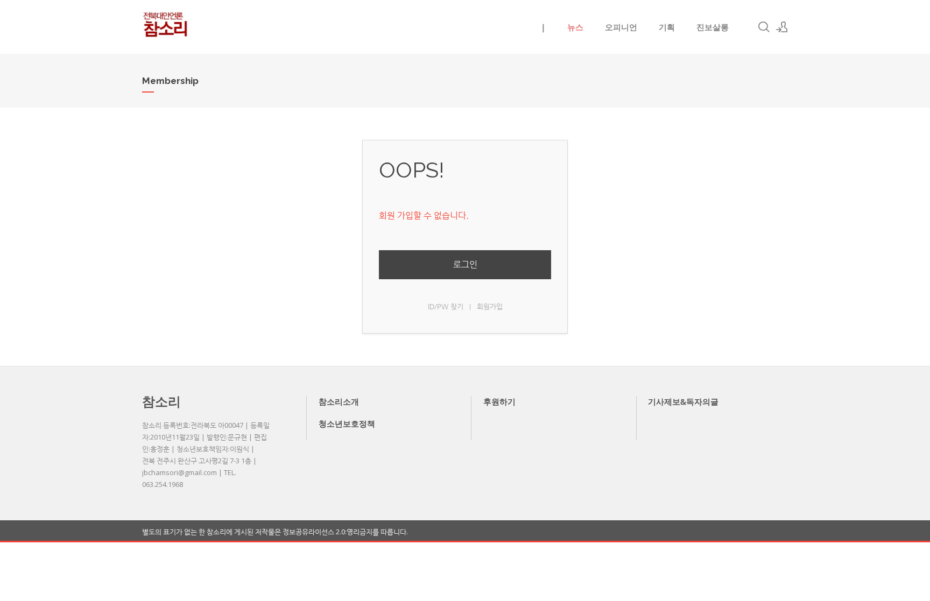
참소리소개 (339, 401)
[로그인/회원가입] (782, 27)
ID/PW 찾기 (445, 306)
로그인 (465, 264)
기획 (667, 27)
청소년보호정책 (347, 423)
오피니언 (621, 27)
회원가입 (490, 306)
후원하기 (499, 401)
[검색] (764, 27)
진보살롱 (712, 27)
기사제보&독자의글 (683, 401)
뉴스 (575, 27)
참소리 (161, 401)
